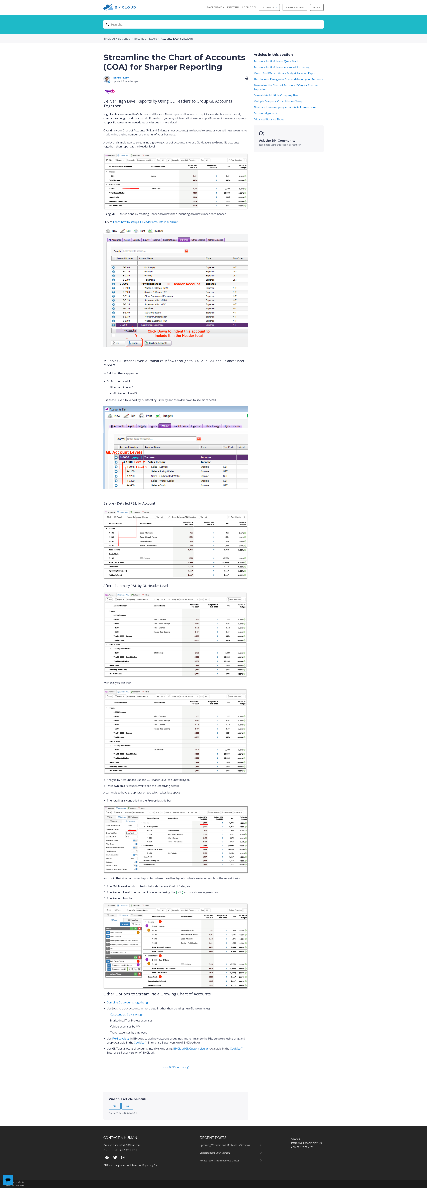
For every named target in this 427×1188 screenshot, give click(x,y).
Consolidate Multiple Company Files (276, 95)
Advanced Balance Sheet (269, 119)
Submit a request (295, 7)
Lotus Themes (18, 1185)
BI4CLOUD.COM (216, 7)
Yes (114, 1106)
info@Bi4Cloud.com (129, 1145)
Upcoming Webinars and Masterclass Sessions (225, 1145)
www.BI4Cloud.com (174, 1067)
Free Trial (233, 7)
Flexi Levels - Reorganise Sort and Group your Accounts (288, 79)
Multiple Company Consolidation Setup (278, 101)
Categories (268, 7)
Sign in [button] (317, 7)
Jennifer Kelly (121, 77)
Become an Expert (145, 38)
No (127, 1106)
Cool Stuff (140, 1042)
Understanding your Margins (215, 1152)
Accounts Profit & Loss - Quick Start (276, 61)
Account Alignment (265, 113)
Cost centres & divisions (125, 1014)
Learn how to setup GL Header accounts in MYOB (144, 222)
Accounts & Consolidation (177, 38)
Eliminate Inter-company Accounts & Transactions (285, 107)
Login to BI (249, 7)
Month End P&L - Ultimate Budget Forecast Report (285, 73)
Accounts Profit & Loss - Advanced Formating (282, 67)
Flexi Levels (119, 1038)
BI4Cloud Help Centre (116, 38)
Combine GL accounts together (126, 1002)
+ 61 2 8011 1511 (127, 1150)
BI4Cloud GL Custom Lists (189, 1048)
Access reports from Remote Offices (219, 1160)
